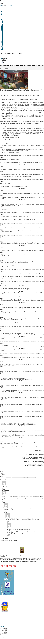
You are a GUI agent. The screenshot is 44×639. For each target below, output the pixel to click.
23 (6, 632)
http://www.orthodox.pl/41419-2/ (8, 509)
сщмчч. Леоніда (18, 560)
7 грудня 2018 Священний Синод (7, 69)
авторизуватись (15, 540)
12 (2, 631)
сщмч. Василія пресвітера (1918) (7, 560)
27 (3, 633)
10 (0, 631)
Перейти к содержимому (4, 0)
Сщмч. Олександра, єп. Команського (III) (22, 557)
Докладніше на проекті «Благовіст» (31, 561)
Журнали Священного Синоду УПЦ (18, 69)
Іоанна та (26, 560)
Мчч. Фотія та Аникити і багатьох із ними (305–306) (7, 557)
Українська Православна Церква (11, 54)
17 (0, 632)
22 (5, 632)
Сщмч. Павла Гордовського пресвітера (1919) (7, 561)
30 (6, 633)
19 (2, 632)
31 (0, 634)
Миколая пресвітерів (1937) (35, 560)
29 (5, 633)
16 (6, 631)
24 (0, 633)
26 (2, 633)
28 (4, 633)
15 (5, 631)
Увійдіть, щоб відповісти (5, 490)
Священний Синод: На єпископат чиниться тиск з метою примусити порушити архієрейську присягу (21, 477)
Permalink (3, 489)
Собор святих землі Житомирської (20, 561)
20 (3, 632)
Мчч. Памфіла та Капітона (32, 557)
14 (4, 631)
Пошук (1, 5)
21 (4, 632)
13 (3, 631)
